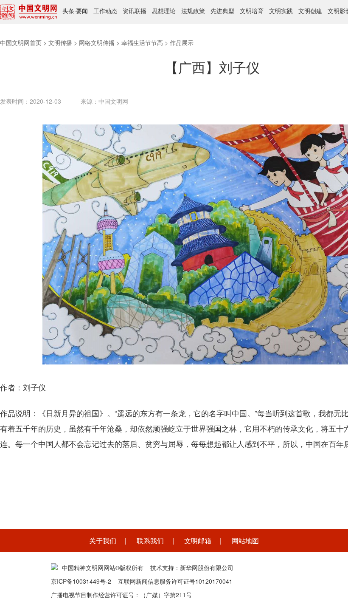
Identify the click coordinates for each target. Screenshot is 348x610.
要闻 (82, 10)
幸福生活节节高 (142, 42)
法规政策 (193, 10)
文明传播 (60, 42)
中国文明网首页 (21, 42)
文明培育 (252, 10)
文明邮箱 (197, 540)
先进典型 (222, 10)
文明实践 (281, 10)
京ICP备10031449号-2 (81, 581)
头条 (68, 10)
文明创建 (310, 10)
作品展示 (182, 42)
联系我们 (150, 540)
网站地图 (245, 540)
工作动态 (105, 10)
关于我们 (102, 540)
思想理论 (164, 10)
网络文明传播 (97, 42)
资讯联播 (134, 10)
